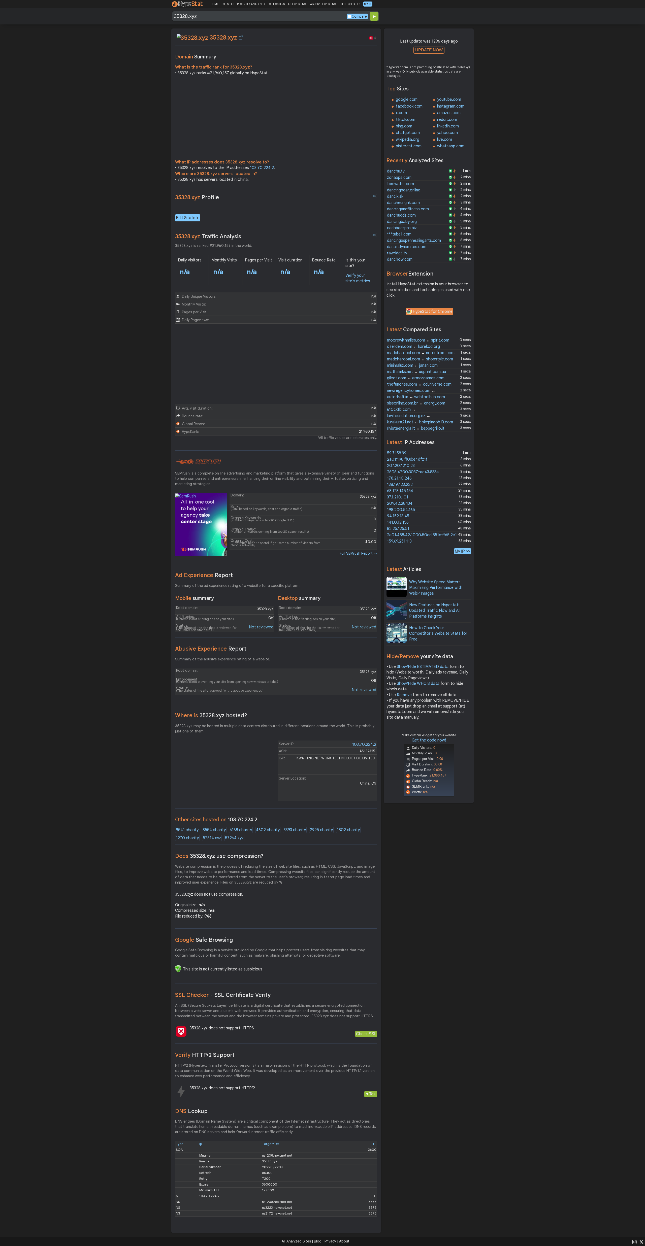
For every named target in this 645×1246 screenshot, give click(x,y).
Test (372, 1094)
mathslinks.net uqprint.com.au (416, 371)
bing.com (404, 126)
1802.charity (348, 829)
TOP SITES (227, 4)
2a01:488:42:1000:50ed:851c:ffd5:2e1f (423, 534)
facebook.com (409, 106)
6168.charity (241, 829)
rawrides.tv (397, 253)
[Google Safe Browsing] (178, 968)
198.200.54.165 (401, 509)
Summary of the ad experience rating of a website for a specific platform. (238, 585)
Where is (211, 715)
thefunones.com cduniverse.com (419, 384)
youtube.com (449, 99)
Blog (317, 1241)
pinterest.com (409, 146)
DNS (191, 1111)
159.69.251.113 (399, 541)
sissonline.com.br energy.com (416, 403)
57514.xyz (212, 837)
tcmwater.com (400, 183)
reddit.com (447, 119)
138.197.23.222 (400, 484)
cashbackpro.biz (402, 227)
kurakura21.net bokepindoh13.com (420, 422)
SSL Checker (223, 995)
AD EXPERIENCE (297, 4)
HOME (214, 4)
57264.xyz (234, 837)
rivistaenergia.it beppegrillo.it (415, 428)
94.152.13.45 (398, 516)
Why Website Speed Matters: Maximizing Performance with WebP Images (435, 588)
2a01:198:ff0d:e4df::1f (407, 459)
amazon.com (449, 112)
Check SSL (366, 1034)
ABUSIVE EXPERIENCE (323, 4)
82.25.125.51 (398, 528)
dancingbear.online (403, 190)
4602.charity (268, 829)
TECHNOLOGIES (350, 4)
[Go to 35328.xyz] (241, 37)
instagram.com (450, 106)
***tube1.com (399, 234)
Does (219, 856)
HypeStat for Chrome (433, 311)
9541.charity (187, 829)
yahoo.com (447, 132)
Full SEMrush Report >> (358, 553)
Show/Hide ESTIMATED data (422, 666)
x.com (401, 112)
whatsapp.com (450, 146)
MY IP (367, 4)
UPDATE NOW (429, 50)
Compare (359, 16)
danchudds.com (401, 215)
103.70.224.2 (262, 167)
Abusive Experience (210, 648)
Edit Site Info (188, 217)
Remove (404, 694)
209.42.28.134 (399, 503)
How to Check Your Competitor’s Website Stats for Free (438, 633)
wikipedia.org (407, 139)
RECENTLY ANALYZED (251, 4)
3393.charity (295, 829)
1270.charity (187, 837)
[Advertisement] (276, 119)
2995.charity (321, 829)
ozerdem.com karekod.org (413, 346)
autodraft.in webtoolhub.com (416, 396)
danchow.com (399, 259)
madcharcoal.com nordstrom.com (421, 352)
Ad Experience (204, 575)
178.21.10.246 (399, 478)
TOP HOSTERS (276, 4)
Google (204, 939)
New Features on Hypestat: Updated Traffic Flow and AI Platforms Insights (434, 610)
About (344, 1241)
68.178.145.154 (400, 490)
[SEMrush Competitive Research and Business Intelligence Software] (198, 461)
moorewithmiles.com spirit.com (418, 340)
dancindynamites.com (406, 246)
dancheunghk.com (403, 202)
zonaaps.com (399, 177)
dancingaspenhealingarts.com (414, 240)
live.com (444, 139)
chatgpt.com (408, 132)
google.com (406, 99)
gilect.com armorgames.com (415, 378)
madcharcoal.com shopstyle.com (420, 359)
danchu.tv (396, 171)
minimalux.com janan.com (412, 365)
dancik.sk (395, 196)
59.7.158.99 (396, 453)
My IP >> (462, 551)
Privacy (330, 1241)
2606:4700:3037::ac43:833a (413, 472)
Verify (205, 1055)
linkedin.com (448, 126)
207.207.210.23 (401, 465)
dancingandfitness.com (408, 209)
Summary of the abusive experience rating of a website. (222, 659)
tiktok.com (405, 119)
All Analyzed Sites (296, 1241)
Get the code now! (429, 740)
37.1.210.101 (397, 497)
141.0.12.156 (398, 522)
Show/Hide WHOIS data (418, 683)
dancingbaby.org (402, 221)
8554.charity (214, 829)
